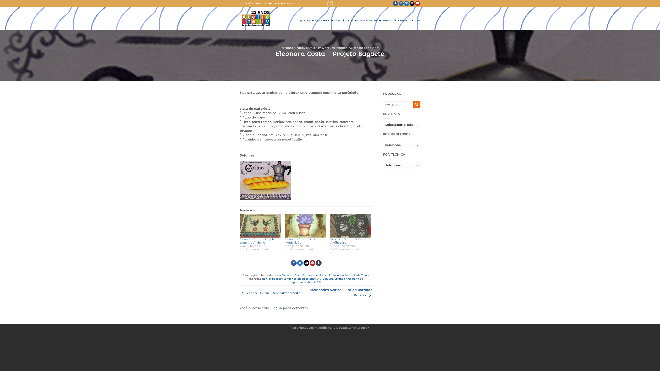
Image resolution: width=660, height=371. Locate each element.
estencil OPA (314, 278)
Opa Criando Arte (339, 278)
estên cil (299, 278)
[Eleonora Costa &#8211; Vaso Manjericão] (305, 226)
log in (277, 308)
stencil (301, 282)
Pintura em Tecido (349, 48)
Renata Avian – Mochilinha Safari (274, 293)
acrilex (266, 278)
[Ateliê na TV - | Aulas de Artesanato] (258, 18)
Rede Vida (371, 48)
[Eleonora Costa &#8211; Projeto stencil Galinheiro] (260, 226)
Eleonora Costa (293, 48)
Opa (325, 278)
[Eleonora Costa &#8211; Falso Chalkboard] (350, 226)
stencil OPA (314, 282)
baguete (277, 278)
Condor (288, 278)
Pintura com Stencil (321, 48)
